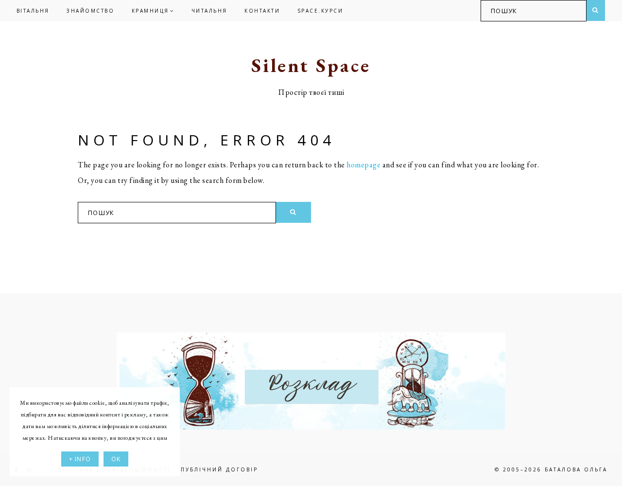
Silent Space (311, 65)
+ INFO (80, 459)
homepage (363, 165)
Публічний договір (219, 469)
